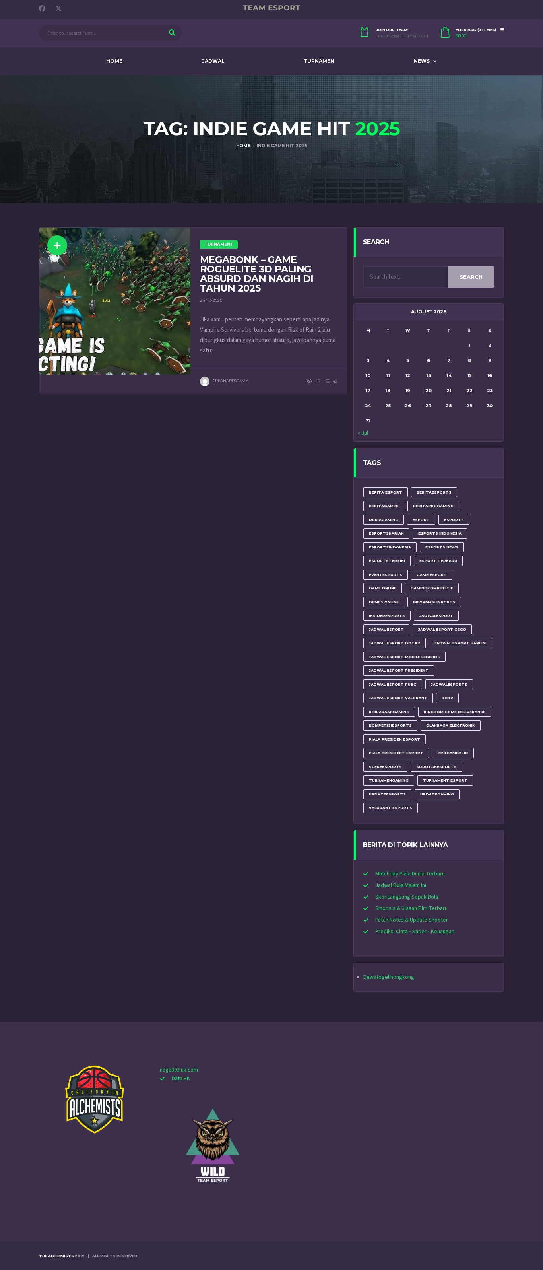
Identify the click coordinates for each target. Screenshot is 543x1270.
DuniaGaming (383, 519)
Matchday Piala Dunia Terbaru (410, 874)
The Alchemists (56, 1256)
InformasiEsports (434, 602)
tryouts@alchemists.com (402, 36)
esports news (441, 547)
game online (382, 588)
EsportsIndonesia (390, 547)
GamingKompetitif (432, 588)
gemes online (384, 602)
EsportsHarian (386, 533)
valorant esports (390, 807)
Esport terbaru (438, 560)
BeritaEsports (434, 492)
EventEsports (385, 574)
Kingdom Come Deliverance (454, 712)
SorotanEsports (436, 766)
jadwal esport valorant (398, 698)
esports (454, 519)
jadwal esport (386, 629)
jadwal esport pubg (393, 684)
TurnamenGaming (389, 780)
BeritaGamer (384, 506)
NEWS (422, 61)
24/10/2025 (211, 300)
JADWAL (213, 61)
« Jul (363, 433)
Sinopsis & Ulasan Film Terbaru (411, 908)
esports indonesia (440, 533)
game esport (432, 574)
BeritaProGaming (433, 506)
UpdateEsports (387, 794)
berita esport (385, 492)
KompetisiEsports (390, 725)
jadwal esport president (399, 670)
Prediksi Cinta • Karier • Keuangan (414, 931)
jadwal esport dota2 (394, 643)
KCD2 (447, 698)
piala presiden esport (394, 739)
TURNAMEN (319, 61)
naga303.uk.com (179, 1070)
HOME (114, 61)
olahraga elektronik (450, 725)
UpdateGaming (437, 794)
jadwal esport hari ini (460, 643)
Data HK (181, 1079)
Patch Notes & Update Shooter (411, 920)
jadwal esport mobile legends (404, 657)
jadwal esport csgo (442, 629)
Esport (421, 519)
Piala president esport (396, 753)
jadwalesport (436, 615)
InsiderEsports (387, 615)
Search (471, 277)
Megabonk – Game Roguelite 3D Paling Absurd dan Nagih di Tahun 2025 (256, 274)
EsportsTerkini (387, 560)
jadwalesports (449, 684)
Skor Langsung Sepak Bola (406, 897)
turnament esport (445, 780)
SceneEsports (385, 766)
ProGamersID (453, 753)
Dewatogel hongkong (388, 977)
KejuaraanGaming (389, 712)
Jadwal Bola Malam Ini (400, 885)
